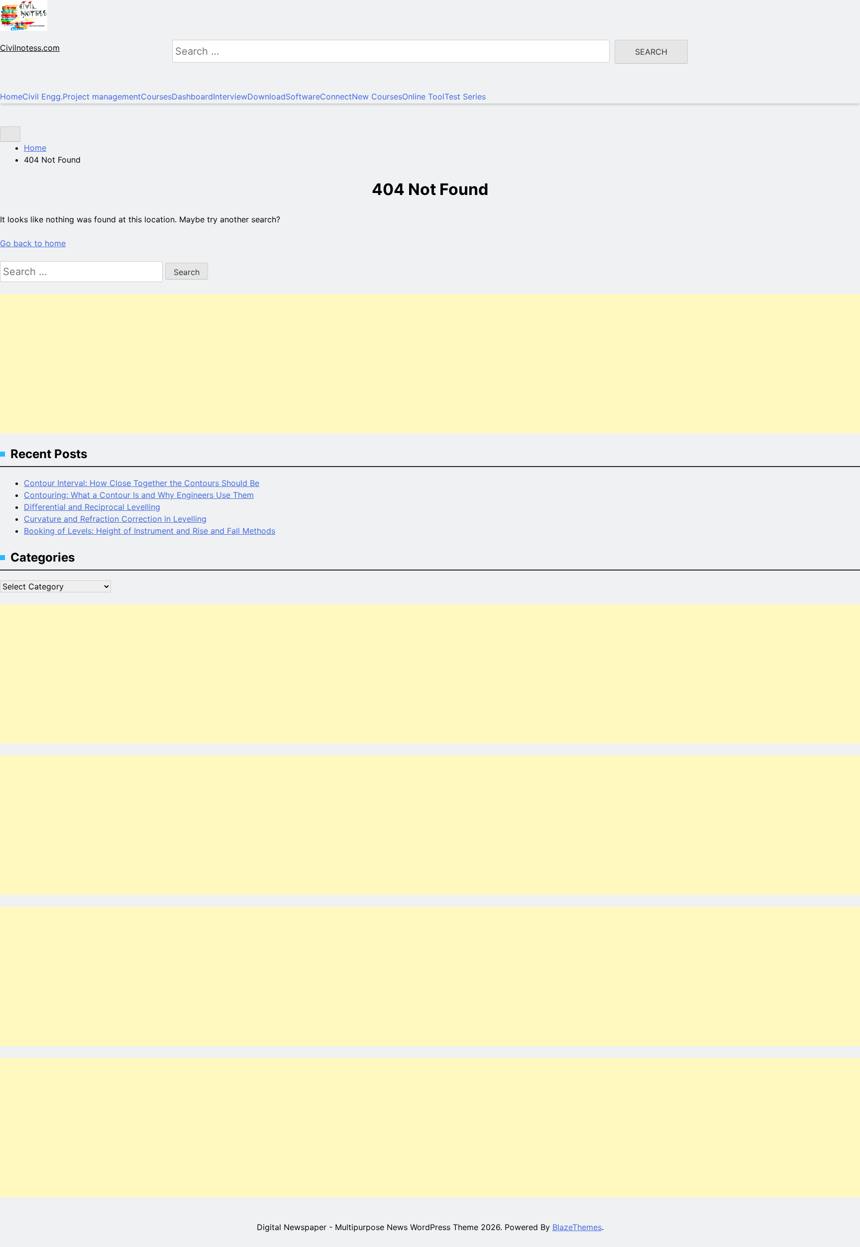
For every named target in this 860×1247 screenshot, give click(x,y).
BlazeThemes (577, 1227)
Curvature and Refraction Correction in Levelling (115, 519)
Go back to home (33, 243)
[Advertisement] (298, 363)
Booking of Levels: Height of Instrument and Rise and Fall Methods (149, 531)
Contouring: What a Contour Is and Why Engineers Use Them (139, 495)
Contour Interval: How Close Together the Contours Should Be (141, 483)
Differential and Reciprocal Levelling (92, 507)
